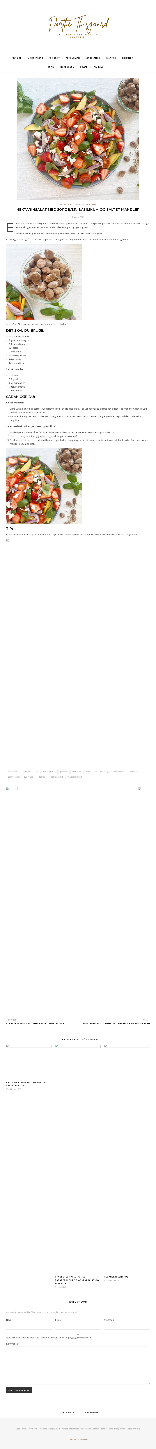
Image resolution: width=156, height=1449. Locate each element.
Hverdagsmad (49, 771)
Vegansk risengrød (116, 1277)
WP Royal (33, 1428)
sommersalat (14, 777)
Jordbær (64, 771)
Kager (84, 67)
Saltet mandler (119, 771)
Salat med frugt (101, 771)
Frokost (54, 58)
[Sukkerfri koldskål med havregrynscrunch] (12, 901)
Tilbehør (127, 58)
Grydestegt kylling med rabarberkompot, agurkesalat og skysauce (77, 1280)
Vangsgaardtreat (74, 777)
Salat (88, 771)
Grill (37, 771)
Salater (111, 58)
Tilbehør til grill (56, 777)
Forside (17, 58)
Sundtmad (28, 777)
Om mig (98, 67)
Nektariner (77, 771)
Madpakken (67, 67)
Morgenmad (35, 58)
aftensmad (12, 771)
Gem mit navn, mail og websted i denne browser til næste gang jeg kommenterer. (49, 1337)
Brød (51, 67)
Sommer (133, 771)
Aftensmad (73, 58)
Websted (109, 1319)
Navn (8, 1319)
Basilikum (26, 771)
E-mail (58, 1319)
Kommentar (12, 1343)
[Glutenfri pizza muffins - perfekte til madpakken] (144, 901)
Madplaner (93, 58)
